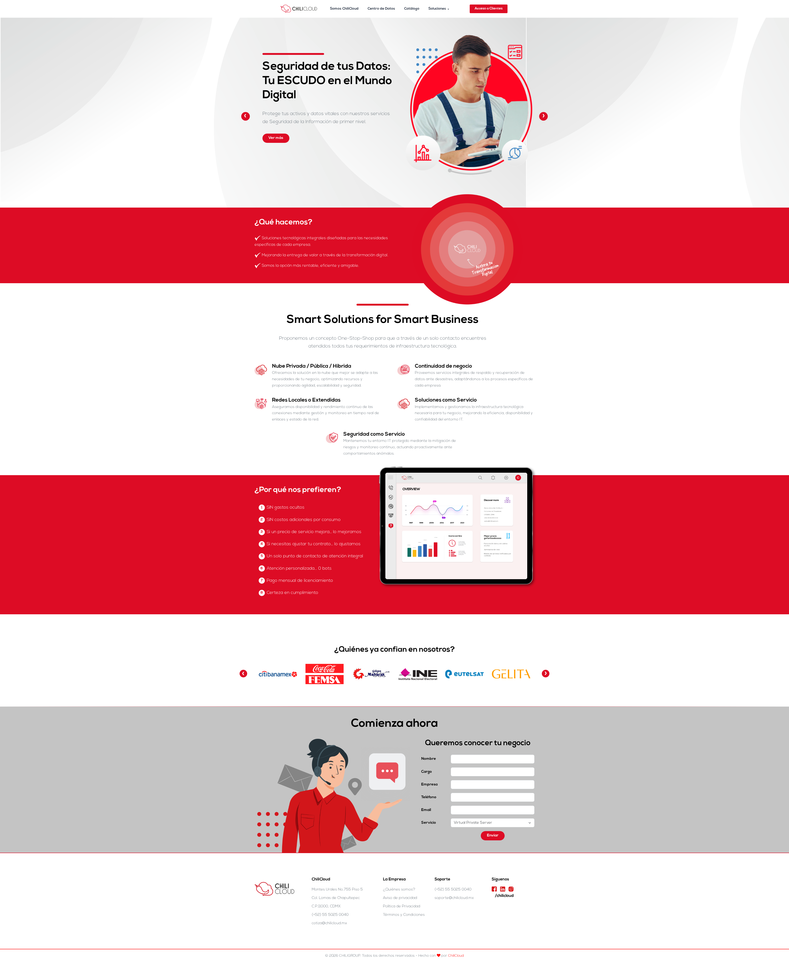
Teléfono (428, 797)
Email (426, 810)
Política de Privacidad (401, 906)
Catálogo (411, 8)
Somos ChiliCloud (344, 8)
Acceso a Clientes (489, 8)
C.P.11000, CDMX (326, 906)
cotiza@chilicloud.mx (329, 923)
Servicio (428, 823)
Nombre (428, 759)
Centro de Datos (381, 8)
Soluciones (437, 8)
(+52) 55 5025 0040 (330, 915)
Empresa (429, 785)
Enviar (492, 835)
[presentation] (245, 116)
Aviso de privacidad (400, 898)
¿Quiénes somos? (399, 890)
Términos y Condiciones (404, 915)
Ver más (381, 145)
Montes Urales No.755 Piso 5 (337, 890)
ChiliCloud (456, 956)
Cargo (426, 772)
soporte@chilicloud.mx (454, 898)
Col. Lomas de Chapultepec (336, 898)
